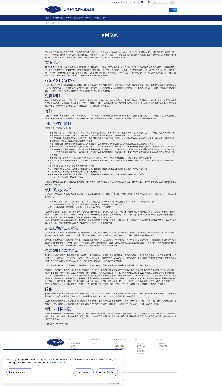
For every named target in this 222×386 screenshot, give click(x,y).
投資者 (139, 348)
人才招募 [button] (132, 2)
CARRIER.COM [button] (115, 2)
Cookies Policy (57, 362)
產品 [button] (47, 18)
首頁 (47, 23)
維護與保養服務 (58, 18)
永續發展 (97, 18)
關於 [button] (105, 18)
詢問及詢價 (163, 346)
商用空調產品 (75, 343)
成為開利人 (141, 346)
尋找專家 (162, 343)
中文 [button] (148, 2)
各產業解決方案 (120, 348)
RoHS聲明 (140, 354)
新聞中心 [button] (125, 2)
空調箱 (73, 346)
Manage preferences (20, 372)
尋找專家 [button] (173, 10)
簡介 (94, 343)
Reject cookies (83, 372)
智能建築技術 (119, 346)
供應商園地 (141, 351)
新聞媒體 (140, 343)
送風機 (73, 348)
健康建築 (88, 18)
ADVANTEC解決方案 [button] (73, 18)
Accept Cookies (107, 372)
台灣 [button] (141, 2)
